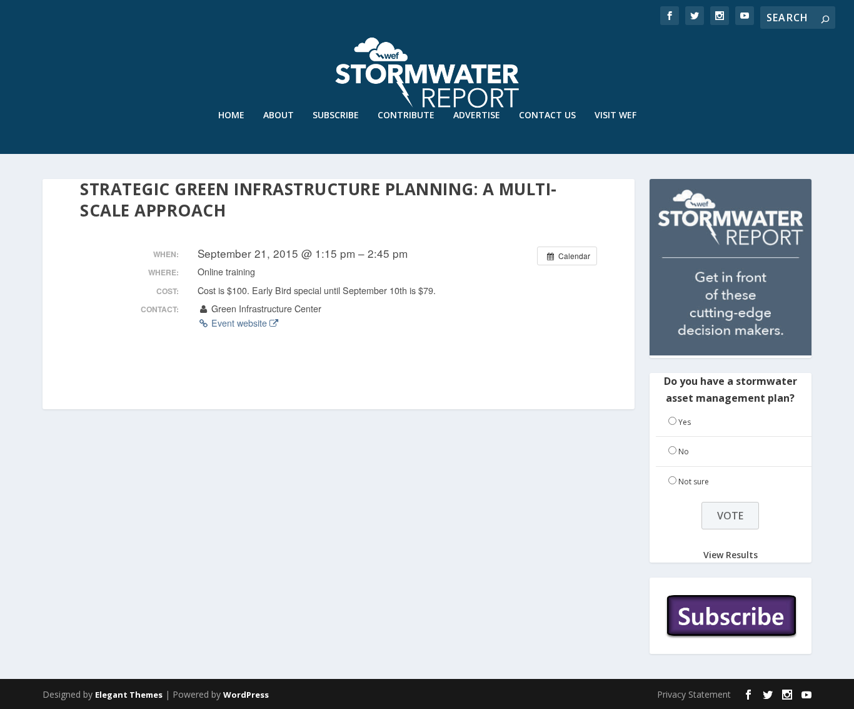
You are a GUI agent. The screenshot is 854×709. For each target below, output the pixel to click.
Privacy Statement (694, 694)
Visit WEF (615, 115)
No (683, 451)
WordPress (246, 694)
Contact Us (547, 115)
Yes (684, 422)
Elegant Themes (129, 694)
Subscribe (336, 115)
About (278, 115)
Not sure (693, 481)
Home (231, 115)
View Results (730, 555)
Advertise (476, 115)
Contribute (406, 115)
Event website (239, 323)
